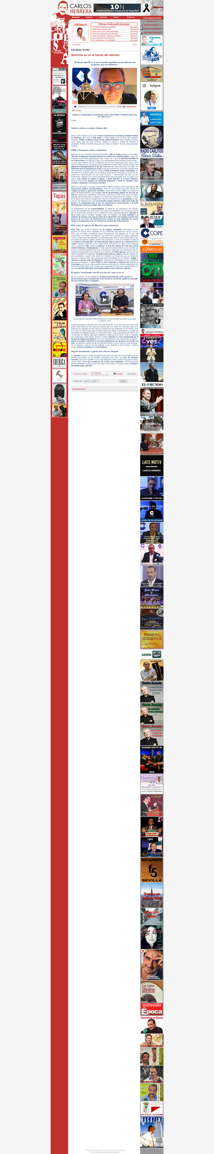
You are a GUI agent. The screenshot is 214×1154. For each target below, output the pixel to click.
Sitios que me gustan (152, 33)
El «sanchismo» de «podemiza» (104, 40)
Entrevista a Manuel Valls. (102, 29)
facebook (119, 374)
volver (135, 44)
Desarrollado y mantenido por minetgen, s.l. (105, 1152)
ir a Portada (76, 44)
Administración (151, 21)
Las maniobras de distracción (103, 38)
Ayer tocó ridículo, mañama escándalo (107, 36)
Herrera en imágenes (152, 29)
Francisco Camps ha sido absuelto (105, 33)
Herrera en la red (151, 25)
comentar (97, 373)
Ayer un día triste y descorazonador (106, 31)
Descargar (77, 110)
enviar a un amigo (80, 374)
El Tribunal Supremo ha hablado (104, 27)
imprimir (133, 374)
